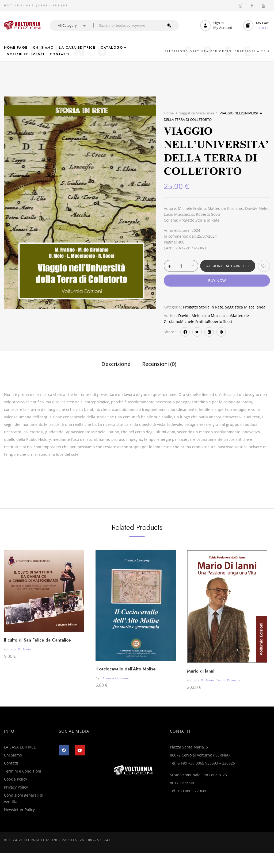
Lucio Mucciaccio (215, 315)
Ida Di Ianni (21, 649)
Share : (170, 331)
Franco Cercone (115, 678)
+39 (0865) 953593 (47, 5)
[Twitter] (197, 332)
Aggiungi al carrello (227, 265)
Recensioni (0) (159, 364)
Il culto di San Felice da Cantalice (37, 640)
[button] (256, 25)
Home (169, 113)
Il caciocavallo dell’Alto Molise (126, 669)
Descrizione (115, 364)
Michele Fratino (194, 321)
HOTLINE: (14, 5)
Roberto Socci (220, 321)
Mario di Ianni (200, 671)
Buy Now (217, 280)
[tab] (115, 364)
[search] (169, 25)
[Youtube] (80, 750)
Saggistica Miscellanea (196, 113)
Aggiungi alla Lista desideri (264, 266)
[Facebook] (185, 332)
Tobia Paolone (228, 680)
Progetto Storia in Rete (203, 307)
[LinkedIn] (209, 332)
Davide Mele (189, 315)
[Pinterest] (221, 332)
